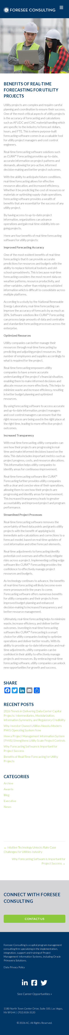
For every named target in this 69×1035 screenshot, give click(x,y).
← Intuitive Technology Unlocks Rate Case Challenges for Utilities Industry (30, 849)
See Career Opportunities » (34, 994)
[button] (34, 919)
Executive (10, 801)
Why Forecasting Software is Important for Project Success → (38, 861)
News (7, 806)
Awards (8, 789)
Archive (8, 783)
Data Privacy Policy (14, 967)
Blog (6, 795)
